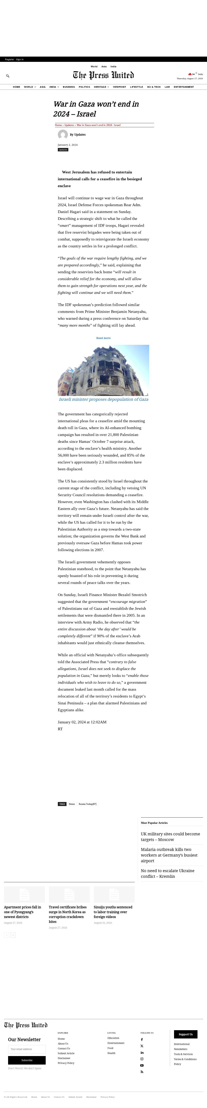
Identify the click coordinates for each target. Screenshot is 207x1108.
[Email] (142, 158)
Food (110, 1048)
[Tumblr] (151, 158)
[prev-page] (6, 935)
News (72, 803)
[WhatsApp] (114, 158)
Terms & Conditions (185, 1059)
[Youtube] (142, 1065)
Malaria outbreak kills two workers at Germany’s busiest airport (169, 855)
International (182, 1044)
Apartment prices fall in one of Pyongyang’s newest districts (22, 912)
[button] (7, 75)
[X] (96, 158)
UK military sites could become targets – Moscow (170, 836)
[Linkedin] (123, 158)
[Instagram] (142, 1059)
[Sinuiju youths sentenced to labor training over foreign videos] (114, 894)
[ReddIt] (105, 158)
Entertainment (116, 1043)
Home (58, 125)
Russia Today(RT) (87, 803)
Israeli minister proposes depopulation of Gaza (103, 399)
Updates (69, 125)
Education (113, 1038)
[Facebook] (86, 158)
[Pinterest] (133, 158)
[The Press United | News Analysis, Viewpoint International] (103, 75)
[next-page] (13, 935)
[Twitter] (142, 1046)
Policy (177, 1064)
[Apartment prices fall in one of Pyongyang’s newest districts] (24, 894)
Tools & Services (183, 1054)
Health (111, 1053)
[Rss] (142, 1072)
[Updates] (64, 135)
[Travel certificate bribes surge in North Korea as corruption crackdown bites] (69, 894)
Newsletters (180, 1049)
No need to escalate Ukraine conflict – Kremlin (167, 873)
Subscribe (27, 1060)
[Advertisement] (103, 28)
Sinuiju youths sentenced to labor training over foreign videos (113, 912)
